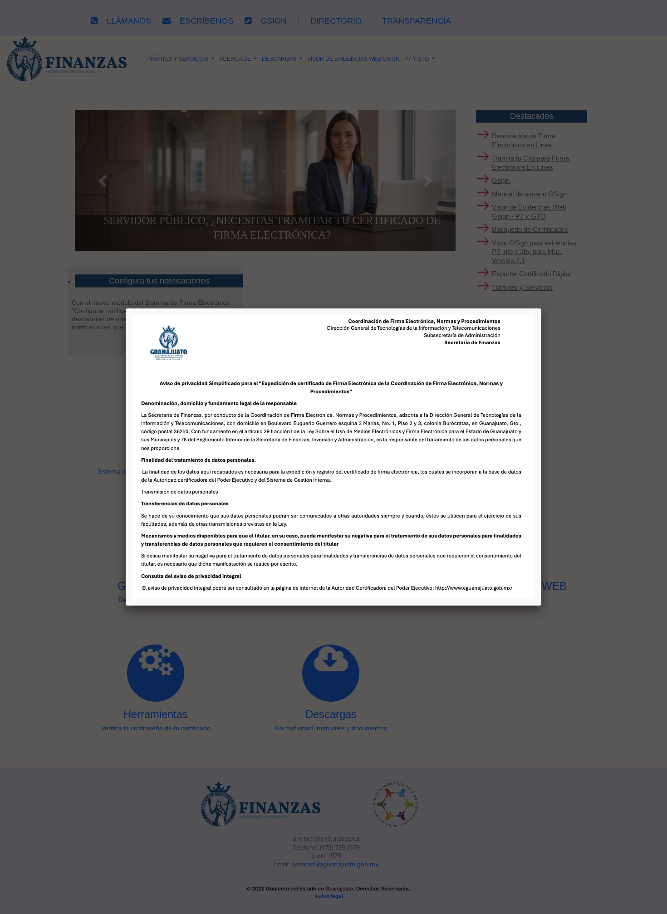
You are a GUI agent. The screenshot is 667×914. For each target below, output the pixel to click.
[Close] (541, 308)
